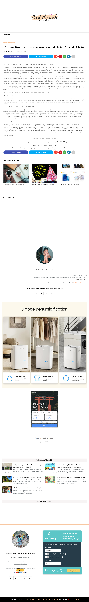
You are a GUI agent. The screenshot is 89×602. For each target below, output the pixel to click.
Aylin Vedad (9, 52)
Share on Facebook (16, 56)
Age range (48, 547)
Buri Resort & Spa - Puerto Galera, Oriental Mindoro (27, 477)
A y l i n (84, 275)
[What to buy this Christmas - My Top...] (44, 173)
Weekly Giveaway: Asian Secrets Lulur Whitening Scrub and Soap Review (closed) (27, 466)
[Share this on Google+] (56, 56)
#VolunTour (17, 568)
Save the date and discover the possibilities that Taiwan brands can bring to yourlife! (26, 92)
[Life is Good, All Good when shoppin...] (73, 173)
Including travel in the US (57, 554)
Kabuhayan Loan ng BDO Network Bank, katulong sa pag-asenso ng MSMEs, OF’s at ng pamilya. (71, 466)
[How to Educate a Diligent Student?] (16, 173)
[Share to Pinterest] (73, 56)
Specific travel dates (55, 557)
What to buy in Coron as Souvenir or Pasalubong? (27, 488)
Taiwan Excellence (9, 42)
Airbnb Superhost (80, 279)
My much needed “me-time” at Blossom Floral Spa (71, 477)
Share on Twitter (41, 56)
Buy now (73, 571)
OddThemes (76, 599)
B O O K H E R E (61, 142)
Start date (48, 560)
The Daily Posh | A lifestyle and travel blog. (41, 599)
